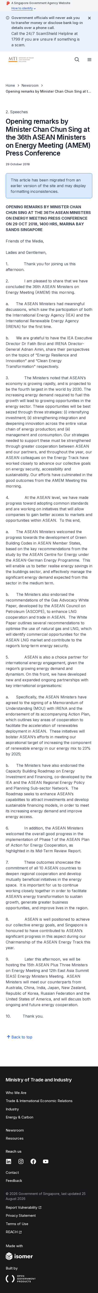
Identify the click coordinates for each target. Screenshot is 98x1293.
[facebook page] (33, 1161)
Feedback (14, 1180)
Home (10, 85)
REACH (12, 1232)
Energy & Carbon (19, 1117)
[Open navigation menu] (89, 59)
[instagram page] (21, 1161)
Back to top (21, 1037)
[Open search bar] (77, 59)
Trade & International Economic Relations (39, 1101)
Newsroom (30, 85)
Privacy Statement (21, 1215)
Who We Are (16, 1092)
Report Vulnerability (21, 1207)
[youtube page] (46, 1161)
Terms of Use (17, 1224)
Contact (12, 1172)
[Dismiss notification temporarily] (89, 18)
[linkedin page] (8, 1161)
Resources (15, 1138)
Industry (12, 1109)
